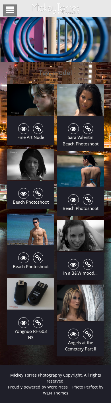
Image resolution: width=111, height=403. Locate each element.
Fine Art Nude (30, 137)
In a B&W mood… (80, 273)
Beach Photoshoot (31, 202)
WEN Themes (55, 393)
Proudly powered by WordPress (38, 387)
